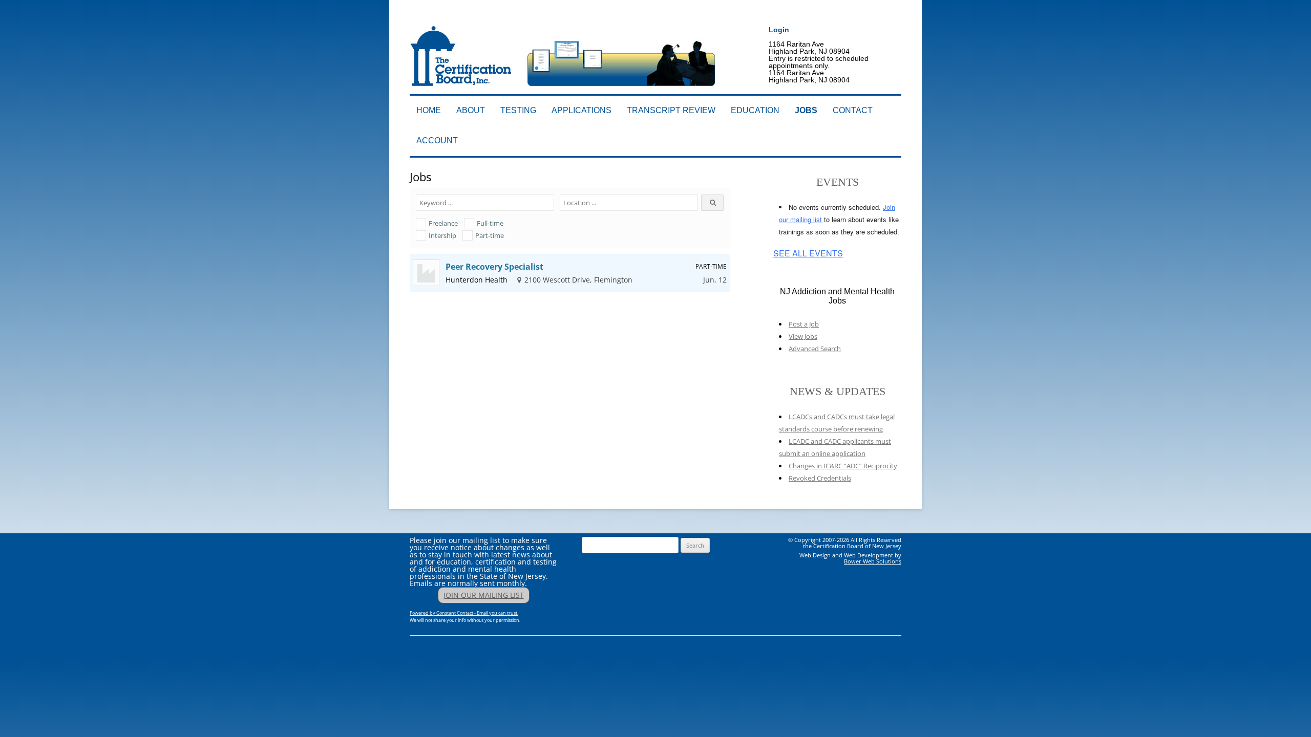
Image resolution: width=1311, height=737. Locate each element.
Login (779, 30)
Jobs (806, 110)
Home (428, 110)
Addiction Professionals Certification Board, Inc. (555, 19)
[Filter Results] (712, 202)
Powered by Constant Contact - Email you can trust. (464, 613)
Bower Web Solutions (872, 561)
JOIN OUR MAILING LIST (483, 595)
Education (755, 110)
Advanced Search (815, 348)
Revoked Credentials (820, 478)
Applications (581, 110)
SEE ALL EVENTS (808, 253)
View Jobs (803, 336)
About (470, 110)
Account (437, 140)
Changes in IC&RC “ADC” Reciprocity (843, 465)
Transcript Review (671, 110)
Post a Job (804, 324)
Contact (853, 110)
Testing (518, 110)
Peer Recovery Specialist (494, 267)
